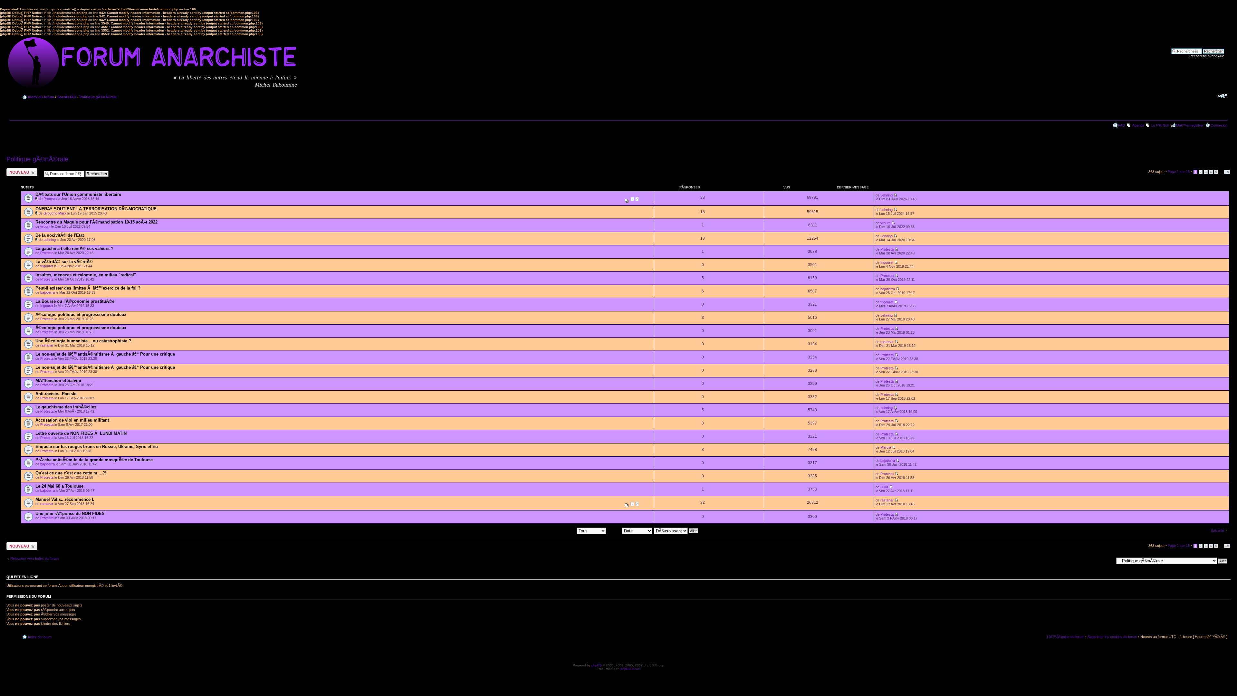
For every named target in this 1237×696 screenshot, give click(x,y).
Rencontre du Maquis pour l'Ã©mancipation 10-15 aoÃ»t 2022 (96, 222)
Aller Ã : (1108, 560)
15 (1227, 172)
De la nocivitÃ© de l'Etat (59, 235)
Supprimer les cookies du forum (1112, 637)
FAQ (1121, 125)
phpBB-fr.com (630, 669)
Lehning (886, 195)
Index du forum (41, 97)
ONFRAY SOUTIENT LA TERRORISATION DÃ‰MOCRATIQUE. (96, 208)
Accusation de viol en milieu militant (72, 420)
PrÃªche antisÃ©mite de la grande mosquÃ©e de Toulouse (94, 459)
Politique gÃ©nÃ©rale (98, 97)
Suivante (1217, 530)
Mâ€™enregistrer (1189, 125)
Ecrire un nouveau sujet (20, 172)
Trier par (615, 530)
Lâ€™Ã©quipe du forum (1065, 637)
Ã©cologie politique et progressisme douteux (80, 314)
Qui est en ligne (22, 577)
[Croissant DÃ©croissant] (676, 530)
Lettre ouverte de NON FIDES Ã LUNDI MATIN (81, 433)
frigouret (46, 266)
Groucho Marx (54, 213)
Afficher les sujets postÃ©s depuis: (549, 530)
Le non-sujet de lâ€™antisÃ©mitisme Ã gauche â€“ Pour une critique (105, 354)
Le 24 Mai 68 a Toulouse (59, 486)
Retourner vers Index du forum (34, 558)
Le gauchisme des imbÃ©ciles (65, 407)
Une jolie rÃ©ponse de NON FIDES (70, 513)
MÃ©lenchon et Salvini (58, 380)
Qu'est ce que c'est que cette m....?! (70, 473)
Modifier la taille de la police (1222, 96)
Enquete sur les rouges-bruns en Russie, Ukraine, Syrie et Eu (96, 446)
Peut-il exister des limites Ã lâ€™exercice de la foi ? (87, 288)
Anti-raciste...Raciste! (56, 393)
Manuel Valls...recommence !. (64, 499)
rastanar (46, 345)
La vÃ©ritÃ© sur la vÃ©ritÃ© (64, 261)
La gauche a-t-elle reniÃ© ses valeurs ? (74, 248)
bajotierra (47, 292)
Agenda (1138, 125)
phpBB (596, 665)
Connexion (1219, 125)
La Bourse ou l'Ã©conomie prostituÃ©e (74, 301)
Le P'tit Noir (1160, 125)
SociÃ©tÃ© (66, 97)
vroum (45, 226)
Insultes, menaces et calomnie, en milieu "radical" (85, 274)
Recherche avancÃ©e (1206, 56)
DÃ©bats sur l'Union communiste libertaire (78, 194)
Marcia (885, 447)
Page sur (1179, 172)
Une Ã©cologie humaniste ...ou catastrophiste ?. (83, 340)
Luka (884, 487)
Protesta (50, 199)
